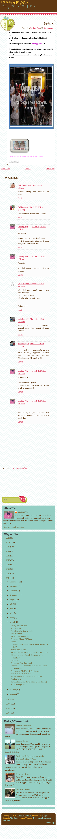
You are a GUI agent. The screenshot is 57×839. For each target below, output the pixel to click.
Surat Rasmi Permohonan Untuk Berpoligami (29, 652)
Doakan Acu (16, 679)
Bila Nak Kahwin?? (24, 789)
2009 (8, 704)
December (14, 582)
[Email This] (10, 161)
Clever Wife (16, 660)
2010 (8, 699)
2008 (8, 708)
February (13, 689)
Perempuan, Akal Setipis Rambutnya (25, 671)
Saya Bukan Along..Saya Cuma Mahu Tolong (29, 682)
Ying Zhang (14, 818)
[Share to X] (15, 161)
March (12, 622)
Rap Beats (6, 820)
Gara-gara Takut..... (23, 774)
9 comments (49, 28)
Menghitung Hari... (18, 684)
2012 (8, 574)
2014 (8, 564)
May (11, 613)
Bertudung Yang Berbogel (21, 663)
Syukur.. (49, 23)
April (12, 617)
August (12, 600)
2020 (8, 542)
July (11, 604)
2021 (8, 538)
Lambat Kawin (22, 741)
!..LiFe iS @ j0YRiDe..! (24, 816)
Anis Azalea (22, 185)
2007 (8, 713)
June (11, 608)
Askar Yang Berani (18, 650)
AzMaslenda (23, 207)
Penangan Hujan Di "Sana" (21, 639)
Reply (20, 198)
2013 (8, 569)
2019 (8, 547)
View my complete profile (13, 527)
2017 (8, 551)
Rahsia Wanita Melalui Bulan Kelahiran (26, 676)
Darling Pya (35, 28)
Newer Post (5, 169)
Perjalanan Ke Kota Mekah (21, 631)
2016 (8, 556)
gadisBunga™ (23, 319)
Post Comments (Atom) (20, 468)
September (14, 595)
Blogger (44, 816)
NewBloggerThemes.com (42, 818)
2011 (8, 578)
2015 (8, 560)
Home (27, 169)
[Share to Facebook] (17, 161)
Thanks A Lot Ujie (23, 725)
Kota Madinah (16, 633)
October (13, 590)
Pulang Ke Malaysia (19, 626)
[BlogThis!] (12, 161)
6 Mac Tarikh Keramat (20, 636)
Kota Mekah (16, 628)
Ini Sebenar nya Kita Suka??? (22, 674)
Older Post (50, 169)
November (14, 586)
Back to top (50, 823)
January (13, 694)
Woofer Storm (24, 284)
